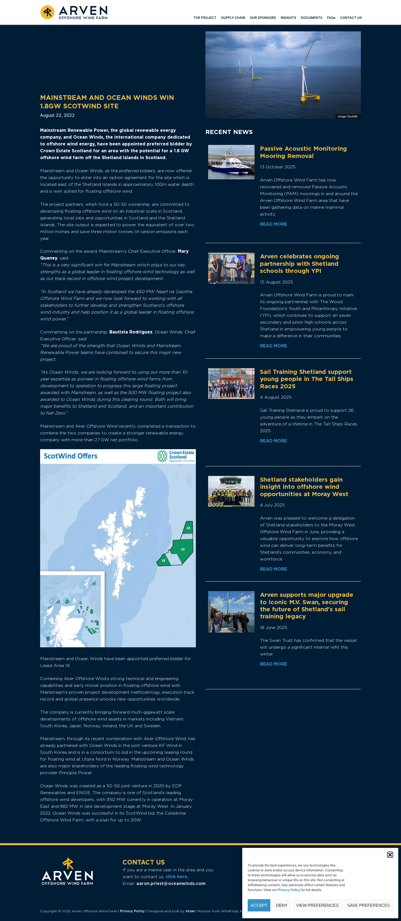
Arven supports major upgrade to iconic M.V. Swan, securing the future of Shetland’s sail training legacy (306, 605)
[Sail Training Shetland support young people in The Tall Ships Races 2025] (231, 383)
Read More (273, 224)
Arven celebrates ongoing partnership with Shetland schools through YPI (299, 263)
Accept (259, 905)
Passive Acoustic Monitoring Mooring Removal (303, 152)
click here (176, 876)
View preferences (317, 905)
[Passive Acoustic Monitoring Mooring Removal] (231, 162)
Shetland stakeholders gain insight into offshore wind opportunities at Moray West (304, 486)
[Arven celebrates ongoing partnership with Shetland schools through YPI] (231, 268)
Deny (282, 905)
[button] (390, 854)
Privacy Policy (132, 911)
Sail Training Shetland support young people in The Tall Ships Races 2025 (306, 379)
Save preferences (368, 905)
